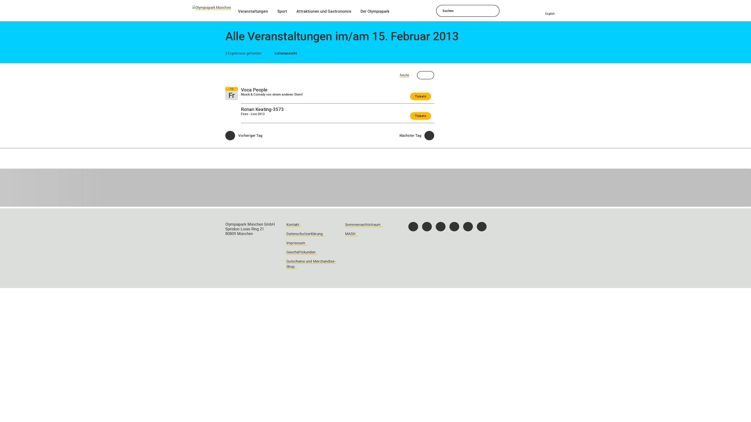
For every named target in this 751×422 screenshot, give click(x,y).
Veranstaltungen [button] (253, 11)
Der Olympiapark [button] (375, 11)
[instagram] (427, 226)
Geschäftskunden (300, 252)
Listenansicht (285, 53)
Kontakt (292, 224)
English (550, 13)
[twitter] (454, 226)
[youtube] (482, 226)
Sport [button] (282, 11)
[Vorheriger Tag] (230, 135)
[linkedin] (468, 226)
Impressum (295, 243)
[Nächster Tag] (429, 135)
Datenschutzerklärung (304, 234)
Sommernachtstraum (363, 224)
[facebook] (413, 226)
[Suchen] (493, 11)
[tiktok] (441, 226)
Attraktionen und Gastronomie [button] (323, 11)
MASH (350, 234)
